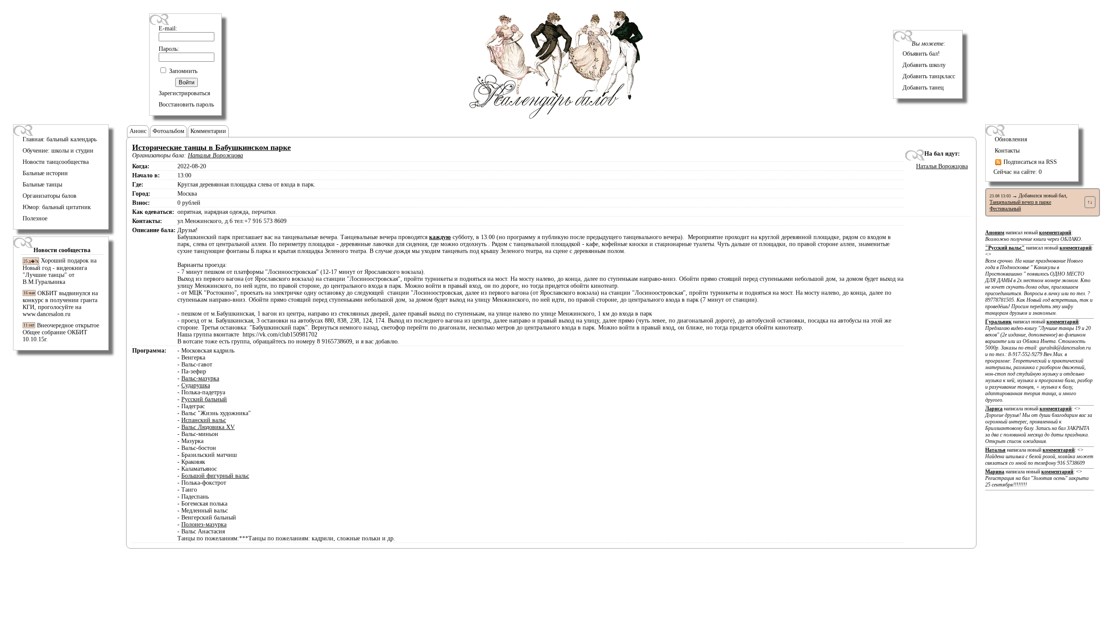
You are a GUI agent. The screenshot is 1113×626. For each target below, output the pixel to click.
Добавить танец (923, 87)
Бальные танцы (42, 184)
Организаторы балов (50, 196)
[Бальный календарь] (556, 116)
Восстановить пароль (186, 104)
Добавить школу (924, 65)
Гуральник (998, 322)
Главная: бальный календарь (60, 139)
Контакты (1007, 150)
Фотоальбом (168, 131)
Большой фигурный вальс (215, 476)
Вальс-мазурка (200, 378)
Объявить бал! (921, 53)
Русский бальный (204, 399)
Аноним (994, 233)
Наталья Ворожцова (215, 155)
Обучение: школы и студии (58, 150)
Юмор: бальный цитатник (57, 207)
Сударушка (195, 385)
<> (1039, 283)
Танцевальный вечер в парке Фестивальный (1020, 205)
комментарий (1055, 233)
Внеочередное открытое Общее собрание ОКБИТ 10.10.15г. (61, 332)
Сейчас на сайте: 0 (1017, 172)
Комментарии (208, 131)
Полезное (35, 218)
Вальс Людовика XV (208, 427)
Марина (994, 472)
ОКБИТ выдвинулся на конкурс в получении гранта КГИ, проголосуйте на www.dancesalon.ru (60, 303)
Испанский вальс (203, 420)
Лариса (994, 409)
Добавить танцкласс (929, 76)
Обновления (1011, 139)
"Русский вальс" (1005, 248)
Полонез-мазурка (204, 524)
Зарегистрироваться (184, 93)
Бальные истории (45, 173)
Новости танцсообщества (56, 162)
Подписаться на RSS (1029, 162)
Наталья (995, 450)
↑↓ (1090, 202)
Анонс (138, 131)
